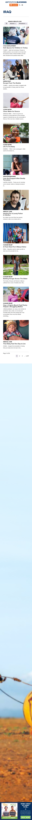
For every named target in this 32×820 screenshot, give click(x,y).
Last (27, 356)
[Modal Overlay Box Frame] (16, 811)
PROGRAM (22, 23)
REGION (12, 23)
